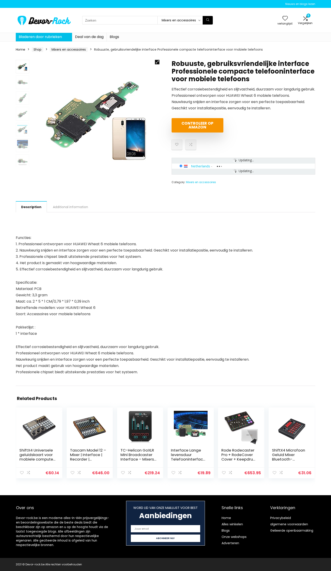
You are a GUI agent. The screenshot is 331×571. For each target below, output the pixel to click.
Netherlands (200, 166)
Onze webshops (234, 537)
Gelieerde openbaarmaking (291, 530)
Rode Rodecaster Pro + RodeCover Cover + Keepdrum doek (239, 456)
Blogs (114, 36)
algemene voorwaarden (289, 524)
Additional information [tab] (70, 207)
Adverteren (230, 543)
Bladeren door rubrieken (40, 36)
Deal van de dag (89, 36)
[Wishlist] (285, 18)
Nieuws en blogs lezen (300, 4)
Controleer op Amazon (197, 125)
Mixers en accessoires (69, 49)
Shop (37, 49)
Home (20, 49)
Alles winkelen (232, 524)
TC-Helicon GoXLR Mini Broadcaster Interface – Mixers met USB (137, 456)
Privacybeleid (280, 518)
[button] (157, 62)
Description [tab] (31, 207)
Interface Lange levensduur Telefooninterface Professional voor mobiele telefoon (188, 459)
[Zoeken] (208, 20)
